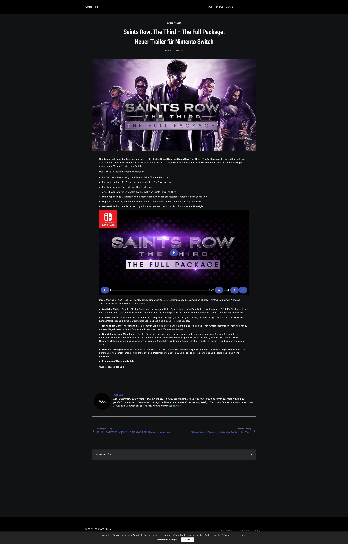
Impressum (226, 530)
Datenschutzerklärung (249, 530)
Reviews (219, 6)
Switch (229, 6)
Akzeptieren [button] (187, 539)
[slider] (158, 290)
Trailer (177, 23)
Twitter (177, 405)
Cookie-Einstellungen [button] (166, 539)
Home (209, 6)
